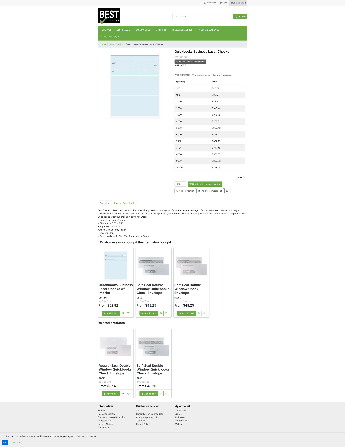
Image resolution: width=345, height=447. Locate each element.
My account (181, 410)
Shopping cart (182, 420)
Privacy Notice (105, 424)
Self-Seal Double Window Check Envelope (187, 289)
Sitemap (102, 410)
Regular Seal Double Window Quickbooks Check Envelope (115, 369)
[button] (238, 3)
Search (139, 410)
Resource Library (106, 414)
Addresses (180, 417)
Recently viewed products (149, 414)
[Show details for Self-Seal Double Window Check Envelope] (191, 266)
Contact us (103, 427)
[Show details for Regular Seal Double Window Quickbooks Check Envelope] (116, 347)
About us (140, 420)
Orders (178, 414)
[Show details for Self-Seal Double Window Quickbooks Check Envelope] (154, 266)
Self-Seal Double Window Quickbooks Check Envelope (153, 289)
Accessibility (104, 420)
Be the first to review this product (190, 61)
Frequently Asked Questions (112, 417)
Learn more (15, 442)
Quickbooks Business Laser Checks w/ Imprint (116, 289)
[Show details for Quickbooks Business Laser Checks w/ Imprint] (116, 266)
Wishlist (178, 424)
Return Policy (143, 424)
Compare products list (147, 417)
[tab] (105, 203)
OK (4, 442)
